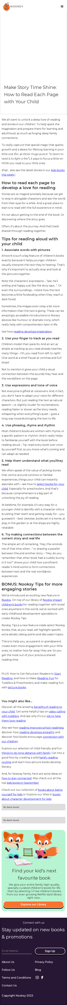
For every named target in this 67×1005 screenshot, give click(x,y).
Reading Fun (45, 678)
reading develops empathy (36, 732)
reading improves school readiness (41, 727)
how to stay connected (17, 778)
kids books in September (23, 782)
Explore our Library (33, 904)
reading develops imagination (32, 331)
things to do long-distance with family (26, 753)
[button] (62, 6)
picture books (17, 687)
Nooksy (6, 600)
